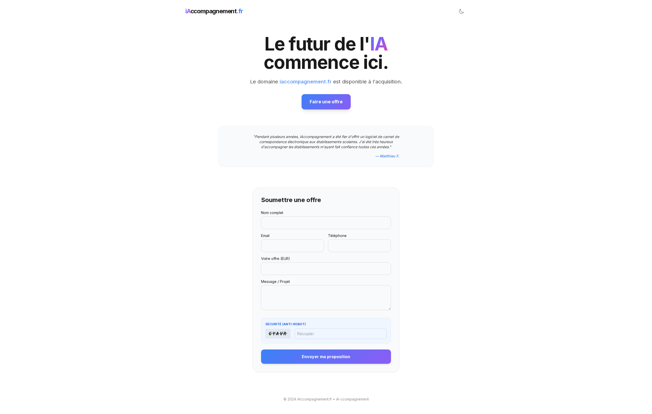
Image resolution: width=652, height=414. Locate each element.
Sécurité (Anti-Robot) (285, 324)
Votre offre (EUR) (275, 258)
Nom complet (272, 212)
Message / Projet (275, 281)
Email (265, 235)
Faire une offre (326, 101)
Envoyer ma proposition (326, 356)
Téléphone (337, 235)
